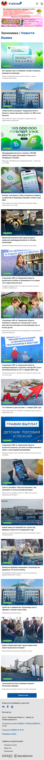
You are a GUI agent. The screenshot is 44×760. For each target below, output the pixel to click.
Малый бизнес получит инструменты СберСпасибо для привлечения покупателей (19, 119)
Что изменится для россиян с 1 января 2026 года (21, 407)
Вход (42, 3)
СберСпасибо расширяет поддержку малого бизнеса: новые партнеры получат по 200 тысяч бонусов (21, 113)
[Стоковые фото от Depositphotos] (23, 755)
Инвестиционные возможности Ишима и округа (17, 651)
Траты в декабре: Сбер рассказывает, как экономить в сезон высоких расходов (19, 488)
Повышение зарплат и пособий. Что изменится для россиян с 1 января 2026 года (22, 411)
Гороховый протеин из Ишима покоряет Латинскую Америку (18, 685)
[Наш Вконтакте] (3, 706)
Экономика (7, 66)
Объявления (8, 751)
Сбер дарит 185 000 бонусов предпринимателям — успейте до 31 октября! (21, 162)
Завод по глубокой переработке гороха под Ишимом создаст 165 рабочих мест (21, 534)
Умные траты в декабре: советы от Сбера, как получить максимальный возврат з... (19, 494)
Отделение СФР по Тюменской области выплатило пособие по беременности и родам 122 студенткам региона (21, 280)
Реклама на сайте (10, 745)
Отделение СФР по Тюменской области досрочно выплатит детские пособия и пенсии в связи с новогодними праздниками (21, 447)
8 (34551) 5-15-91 (17, 730)
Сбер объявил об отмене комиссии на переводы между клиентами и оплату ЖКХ (19, 204)
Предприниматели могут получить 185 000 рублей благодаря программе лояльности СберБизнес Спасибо (19, 155)
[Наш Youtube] (12, 706)
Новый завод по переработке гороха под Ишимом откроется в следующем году (18, 528)
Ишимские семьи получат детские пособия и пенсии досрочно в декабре (21, 454)
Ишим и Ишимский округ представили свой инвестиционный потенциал (19, 646)
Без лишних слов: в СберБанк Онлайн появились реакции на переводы (21, 72)
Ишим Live (7, 748)
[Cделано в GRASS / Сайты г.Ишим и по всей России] (7, 756)
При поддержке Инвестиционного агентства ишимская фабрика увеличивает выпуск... (19, 574)
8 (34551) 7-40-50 (24, 724)
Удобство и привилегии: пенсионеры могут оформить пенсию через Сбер (19, 608)
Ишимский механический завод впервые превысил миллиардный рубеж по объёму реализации (19, 240)
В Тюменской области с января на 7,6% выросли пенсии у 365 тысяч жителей (21, 374)
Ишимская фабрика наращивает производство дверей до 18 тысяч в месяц (21, 568)
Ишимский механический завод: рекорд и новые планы (19, 245)
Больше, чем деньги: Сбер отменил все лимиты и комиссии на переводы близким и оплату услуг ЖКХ (21, 197)
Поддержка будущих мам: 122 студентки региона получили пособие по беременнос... (20, 287)
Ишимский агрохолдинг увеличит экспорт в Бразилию (19, 689)
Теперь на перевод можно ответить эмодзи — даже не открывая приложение (19, 77)
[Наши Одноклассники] (7, 706)
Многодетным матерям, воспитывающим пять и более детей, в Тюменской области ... (22, 331)
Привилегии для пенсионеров (11, 613)
